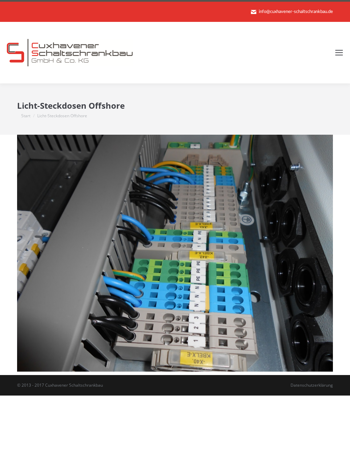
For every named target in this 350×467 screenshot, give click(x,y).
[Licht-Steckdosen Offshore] (175, 253)
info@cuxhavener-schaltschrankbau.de (296, 12)
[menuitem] (312, 385)
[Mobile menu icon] (339, 53)
